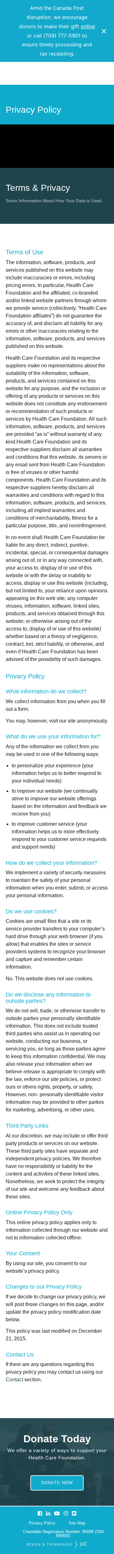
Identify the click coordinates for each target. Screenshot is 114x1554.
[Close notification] (104, 31)
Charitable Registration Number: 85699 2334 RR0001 (63, 1533)
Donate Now (57, 1482)
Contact (14, 1379)
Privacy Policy (42, 1523)
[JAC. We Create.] (57, 1545)
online (88, 26)
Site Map (77, 1523)
